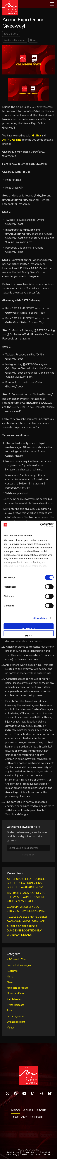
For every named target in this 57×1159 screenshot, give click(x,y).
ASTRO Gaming (11, 139)
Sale (9, 1010)
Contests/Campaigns (15, 40)
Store (41, 1110)
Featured (12, 971)
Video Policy (11, 1155)
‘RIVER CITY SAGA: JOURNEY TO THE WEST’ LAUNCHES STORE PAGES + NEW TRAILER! (26, 897)
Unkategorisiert (16, 1022)
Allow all (28, 628)
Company (20, 1117)
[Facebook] (16, 1093)
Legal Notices (13, 1152)
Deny (28, 635)
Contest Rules (27, 1155)
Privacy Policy (46, 1152)
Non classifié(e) (15, 993)
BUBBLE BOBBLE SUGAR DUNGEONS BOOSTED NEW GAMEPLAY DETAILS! (24, 930)
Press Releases (15, 1005)
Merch (10, 976)
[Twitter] (7, 1093)
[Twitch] (33, 1093)
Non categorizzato (17, 988)
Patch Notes (14, 999)
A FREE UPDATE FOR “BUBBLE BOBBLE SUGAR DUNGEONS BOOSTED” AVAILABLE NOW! (26, 883)
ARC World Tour (17, 959)
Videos (11, 1027)
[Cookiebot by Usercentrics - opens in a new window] (41, 525)
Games (28, 1110)
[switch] (49, 586)
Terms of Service (29, 1152)
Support (37, 1117)
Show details (40, 618)
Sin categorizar (15, 1016)
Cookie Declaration (44, 1155)
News (33, 40)
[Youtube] (24, 1093)
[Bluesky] (50, 1093)
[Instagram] (41, 1093)
